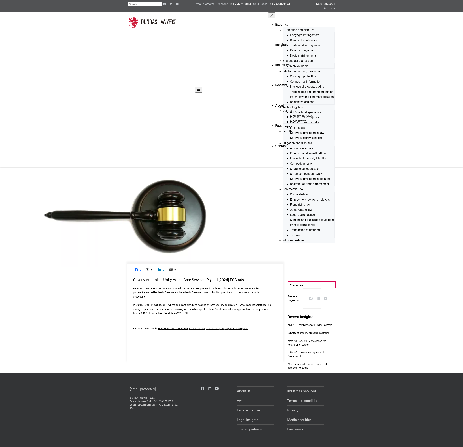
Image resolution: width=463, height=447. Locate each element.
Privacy (292, 410)
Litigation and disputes (236, 328)
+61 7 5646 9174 (279, 4)
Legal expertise (248, 410)
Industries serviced (301, 391)
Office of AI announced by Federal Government (306, 354)
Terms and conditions (303, 401)
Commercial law (197, 328)
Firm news (295, 429)
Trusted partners (249, 429)
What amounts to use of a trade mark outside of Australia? (307, 366)
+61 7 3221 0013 (240, 4)
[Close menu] (271, 15)
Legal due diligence (215, 328)
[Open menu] (198, 90)
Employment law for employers (173, 328)
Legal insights (247, 420)
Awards (242, 401)
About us (243, 391)
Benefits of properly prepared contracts (308, 333)
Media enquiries (299, 420)
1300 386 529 (324, 4)
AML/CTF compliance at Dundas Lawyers (310, 325)
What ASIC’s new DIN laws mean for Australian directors (307, 343)
